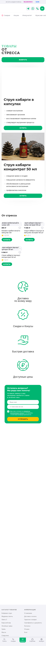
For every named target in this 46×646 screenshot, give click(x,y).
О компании (28, 613)
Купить (23, 128)
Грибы (3, 629)
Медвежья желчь (7, 616)
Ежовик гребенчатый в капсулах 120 (11, 232)
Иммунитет (27, 15)
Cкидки (7, 15)
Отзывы (26, 629)
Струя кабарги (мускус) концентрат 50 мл (11, 256)
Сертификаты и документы (33, 623)
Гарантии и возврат (30, 619)
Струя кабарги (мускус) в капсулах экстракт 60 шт (34, 232)
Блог (25, 632)
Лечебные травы (7, 626)
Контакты (27, 626)
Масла (4, 632)
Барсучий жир (6, 623)
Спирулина (5, 635)
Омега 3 (4, 619)
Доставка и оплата (30, 616)
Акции (16, 15)
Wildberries (28, 2)
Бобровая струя (7, 613)
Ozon (37, 2)
